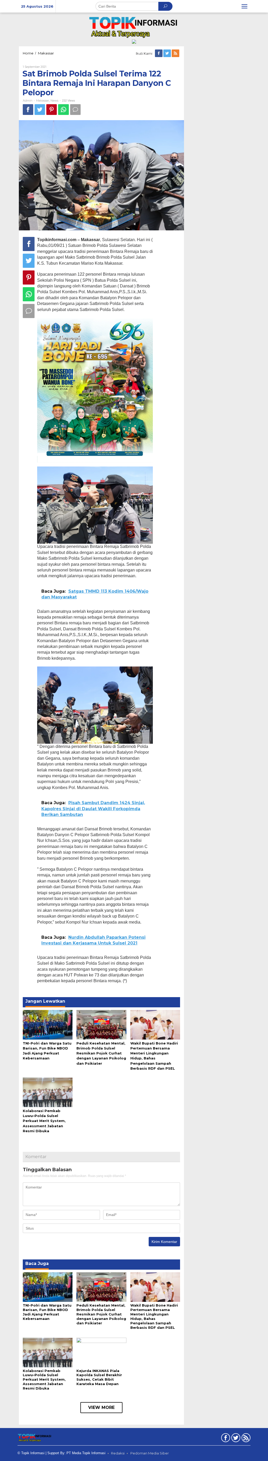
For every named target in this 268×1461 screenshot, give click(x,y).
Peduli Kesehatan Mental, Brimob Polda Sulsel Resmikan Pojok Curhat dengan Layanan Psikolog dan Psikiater (101, 1053)
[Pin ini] (51, 109)
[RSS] (176, 53)
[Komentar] (75, 109)
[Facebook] (159, 53)
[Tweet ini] (40, 109)
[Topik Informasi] (134, 26)
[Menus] (244, 6)
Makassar (42, 100)
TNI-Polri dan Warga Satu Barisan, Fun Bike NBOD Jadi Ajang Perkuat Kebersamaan (47, 1312)
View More (101, 1407)
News (54, 100)
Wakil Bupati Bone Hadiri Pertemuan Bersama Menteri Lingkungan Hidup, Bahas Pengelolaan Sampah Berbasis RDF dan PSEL (154, 1316)
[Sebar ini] (28, 109)
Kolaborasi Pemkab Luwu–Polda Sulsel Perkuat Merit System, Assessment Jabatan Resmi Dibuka (44, 1121)
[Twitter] (167, 53)
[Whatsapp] (63, 109)
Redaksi (118, 1453)
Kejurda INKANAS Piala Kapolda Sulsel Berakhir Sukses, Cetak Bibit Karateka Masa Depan (99, 1377)
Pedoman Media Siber (149, 1453)
